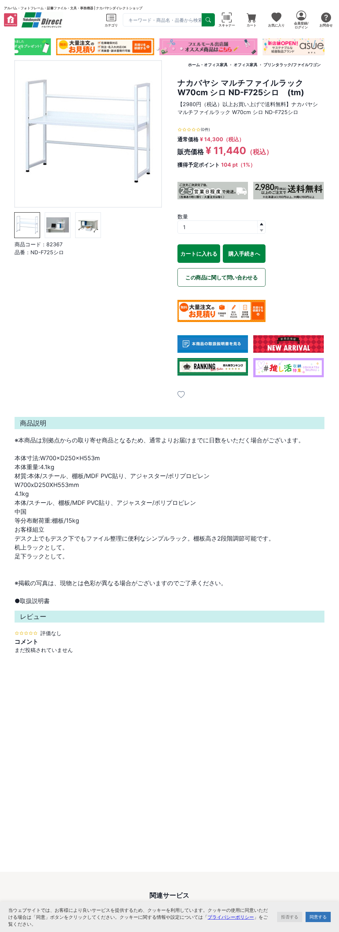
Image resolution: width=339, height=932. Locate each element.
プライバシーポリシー (231, 917)
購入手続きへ (244, 253)
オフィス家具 (246, 64)
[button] (157, 48)
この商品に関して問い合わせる (221, 277)
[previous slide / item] (19, 46)
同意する (318, 916)
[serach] (208, 19)
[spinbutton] (221, 227)
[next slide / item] (319, 46)
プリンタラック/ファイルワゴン (292, 64)
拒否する (289, 916)
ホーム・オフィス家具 (208, 64)
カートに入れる (199, 253)
